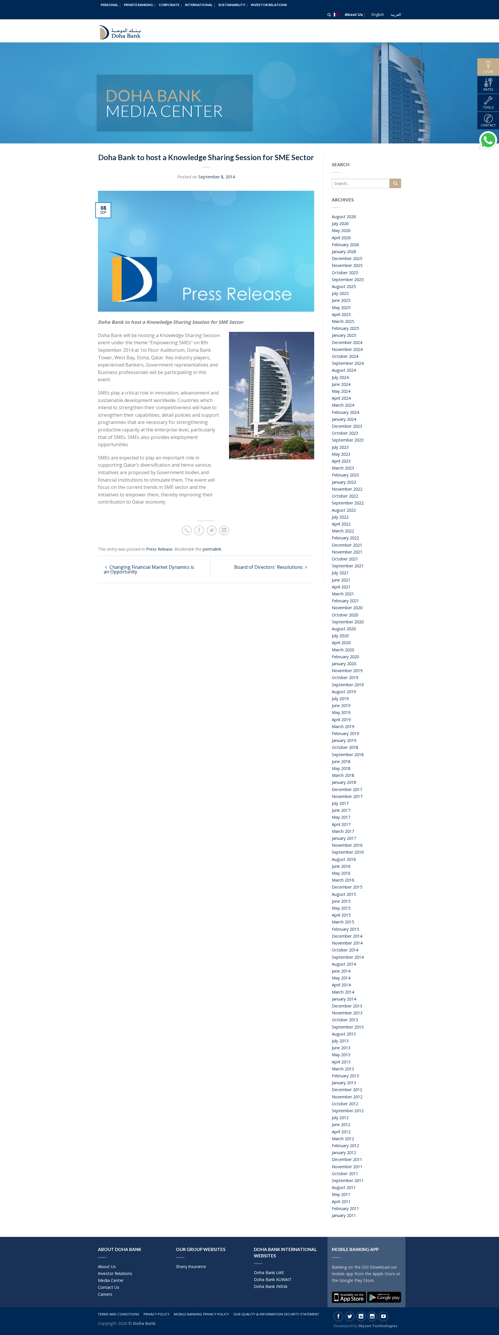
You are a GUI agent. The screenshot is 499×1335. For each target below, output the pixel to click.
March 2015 (343, 922)
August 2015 (344, 894)
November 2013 (347, 1013)
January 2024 (344, 419)
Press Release (159, 549)
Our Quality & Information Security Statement (276, 1314)
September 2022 (348, 503)
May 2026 (341, 230)
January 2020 (344, 663)
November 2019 (347, 670)
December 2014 (347, 936)
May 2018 (341, 768)
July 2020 (340, 635)
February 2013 (345, 1075)
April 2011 (341, 1201)
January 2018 (344, 782)
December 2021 (347, 545)
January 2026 (344, 251)
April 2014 (341, 985)
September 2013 (348, 1027)
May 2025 (341, 307)
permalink (212, 549)
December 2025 (347, 258)
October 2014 (345, 950)
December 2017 (347, 789)
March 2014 (343, 992)
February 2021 (345, 600)
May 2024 (341, 391)
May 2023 (341, 454)
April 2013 (341, 1062)
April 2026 (341, 237)
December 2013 (347, 1006)
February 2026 (345, 244)
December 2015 (347, 887)
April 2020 (341, 642)
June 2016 (341, 866)
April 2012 (341, 1131)
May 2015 (341, 908)
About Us (354, 14)
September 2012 (348, 1110)
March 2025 (343, 321)
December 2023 (347, 426)
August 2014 (344, 964)
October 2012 (345, 1103)
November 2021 (347, 552)
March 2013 (343, 1069)
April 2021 (341, 587)
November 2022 (347, 489)
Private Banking (138, 5)
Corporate (169, 5)
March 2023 (343, 468)
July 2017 (340, 803)
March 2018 (343, 775)
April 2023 (341, 461)
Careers (105, 1294)
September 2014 (348, 957)
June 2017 (341, 810)
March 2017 (343, 831)
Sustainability (231, 5)
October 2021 (345, 559)
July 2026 (340, 223)
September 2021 (348, 566)
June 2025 (341, 300)
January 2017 (344, 838)
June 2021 (341, 580)
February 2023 (345, 475)
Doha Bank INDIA (270, 1286)
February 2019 (345, 733)
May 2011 (341, 1194)
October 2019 (345, 677)
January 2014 (344, 999)
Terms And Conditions (118, 1314)
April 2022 (341, 524)
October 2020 (345, 615)
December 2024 (347, 342)
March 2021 (343, 594)
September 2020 (348, 622)
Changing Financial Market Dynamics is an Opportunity (149, 569)
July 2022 (340, 517)
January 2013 (344, 1082)
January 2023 (344, 482)
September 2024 (348, 363)
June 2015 (341, 901)
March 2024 (343, 405)
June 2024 (341, 384)
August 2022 (344, 510)
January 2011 (344, 1215)
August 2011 (344, 1187)
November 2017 (347, 796)
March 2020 (343, 649)
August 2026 (344, 216)
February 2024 (345, 412)
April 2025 (341, 314)
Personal (109, 5)
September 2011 (348, 1180)
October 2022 (345, 496)
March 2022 (343, 531)
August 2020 (344, 628)
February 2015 (345, 929)
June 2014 (341, 971)
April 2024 (341, 398)
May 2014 (341, 978)
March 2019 (343, 726)
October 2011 (345, 1173)
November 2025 (347, 265)
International (199, 5)
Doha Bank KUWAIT (273, 1279)
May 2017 (341, 817)
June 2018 (341, 761)
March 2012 (343, 1138)
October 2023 (345, 433)
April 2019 (341, 719)
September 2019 (348, 684)
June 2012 (341, 1124)
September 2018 (348, 754)
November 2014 (347, 943)
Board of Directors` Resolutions (269, 567)
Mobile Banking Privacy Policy (201, 1314)
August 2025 (344, 286)
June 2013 (341, 1047)
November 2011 (347, 1166)
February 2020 (345, 656)
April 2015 (341, 915)
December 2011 (347, 1159)
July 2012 (340, 1117)
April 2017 (341, 824)
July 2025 (340, 293)
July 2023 (340, 447)
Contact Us (108, 1287)
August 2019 (344, 691)
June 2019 (341, 705)
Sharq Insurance (191, 1266)
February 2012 (345, 1145)
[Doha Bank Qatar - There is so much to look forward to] (124, 31)
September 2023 (348, 440)
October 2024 (345, 356)
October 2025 (345, 272)
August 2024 (344, 370)
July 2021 (340, 572)
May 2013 (341, 1054)
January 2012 (344, 1152)
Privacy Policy (157, 1314)
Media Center (111, 1280)
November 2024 (347, 349)
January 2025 (344, 335)
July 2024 (340, 377)
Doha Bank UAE (269, 1272)
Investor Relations (269, 5)
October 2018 (345, 747)
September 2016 (348, 852)
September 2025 (348, 279)
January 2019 (344, 740)
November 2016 (347, 845)
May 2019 (341, 712)
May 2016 (341, 873)
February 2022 (345, 538)
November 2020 (347, 607)
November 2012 (347, 1097)
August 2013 (344, 1034)
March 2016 (343, 880)
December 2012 (347, 1089)
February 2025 (345, 328)
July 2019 (340, 698)
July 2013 (340, 1041)
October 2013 (345, 1019)
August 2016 (344, 859)
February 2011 (345, 1208)
